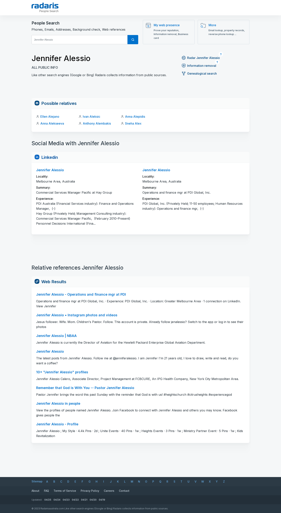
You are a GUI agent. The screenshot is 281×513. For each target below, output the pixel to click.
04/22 (75, 499)
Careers (109, 490)
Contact (124, 490)
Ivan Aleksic (91, 116)
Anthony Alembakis (97, 123)
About (35, 490)
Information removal (201, 66)
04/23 (66, 499)
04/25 (47, 499)
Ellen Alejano (49, 116)
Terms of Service (65, 490)
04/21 (84, 499)
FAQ (46, 490)
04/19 (102, 499)
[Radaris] (45, 5)
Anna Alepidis (135, 116)
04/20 (93, 499)
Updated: (37, 499)
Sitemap (37, 481)
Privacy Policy (90, 490)
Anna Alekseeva (52, 123)
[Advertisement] (140, 89)
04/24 (57, 499)
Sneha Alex (133, 123)
